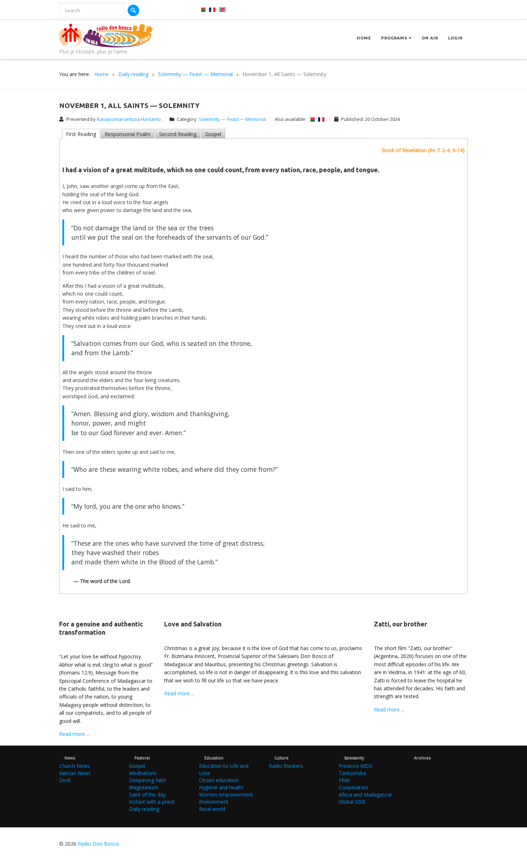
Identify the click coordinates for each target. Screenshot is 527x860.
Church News (74, 765)
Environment (213, 801)
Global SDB (352, 801)
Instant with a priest (152, 801)
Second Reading (177, 134)
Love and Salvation (193, 624)
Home (364, 38)
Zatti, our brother (400, 624)
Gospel (213, 134)
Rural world (212, 808)
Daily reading (144, 808)
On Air (430, 38)
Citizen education (219, 780)
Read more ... (74, 733)
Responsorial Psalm (128, 134)
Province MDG (355, 765)
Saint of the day (147, 794)
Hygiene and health (221, 787)
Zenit (65, 780)
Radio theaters (286, 765)
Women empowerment (226, 794)
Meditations (143, 773)
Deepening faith (147, 780)
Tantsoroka (352, 773)
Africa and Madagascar (365, 794)
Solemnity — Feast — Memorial (232, 119)
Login (455, 38)
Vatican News (75, 773)
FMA (344, 780)
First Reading (81, 134)
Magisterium (143, 787)
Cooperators (353, 787)
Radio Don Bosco (98, 843)
